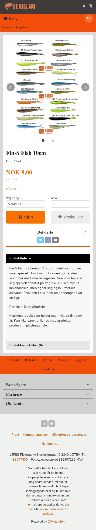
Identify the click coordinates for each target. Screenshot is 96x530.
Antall (54, 198)
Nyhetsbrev (49, 443)
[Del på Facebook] (48, 240)
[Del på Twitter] (40, 240)
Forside (7, 27)
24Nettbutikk (56, 521)
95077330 (20, 459)
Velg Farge (13, 198)
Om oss (47, 360)
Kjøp (28, 217)
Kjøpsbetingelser (35, 434)
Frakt (15, 434)
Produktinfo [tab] (18, 258)
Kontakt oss (48, 369)
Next (89, 86)
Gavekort (63, 360)
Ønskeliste (72, 217)
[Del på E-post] (55, 240)
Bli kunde (31, 360)
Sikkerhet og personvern (70, 434)
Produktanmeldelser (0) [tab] (26, 345)
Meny (12, 18)
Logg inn (80, 360)
